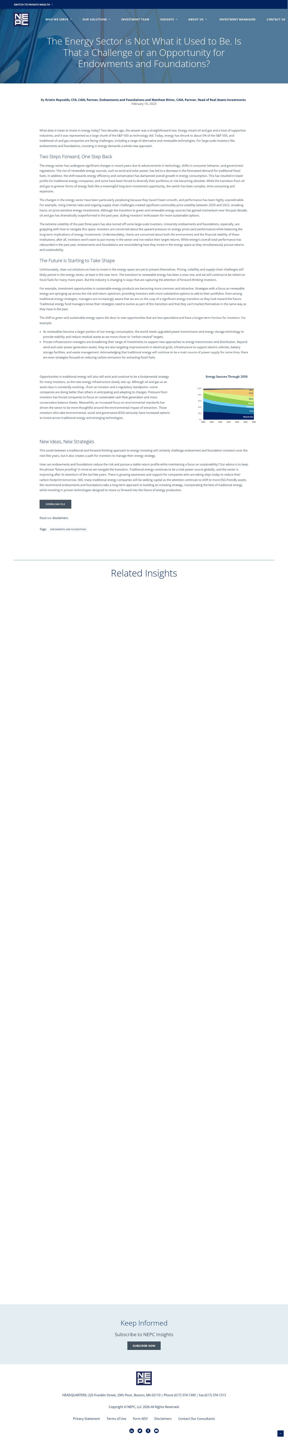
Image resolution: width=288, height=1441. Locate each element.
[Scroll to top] (280, 1433)
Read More (27, 751)
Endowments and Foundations (68, 529)
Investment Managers (237, 19)
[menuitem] (33, 4)
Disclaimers (163, 1418)
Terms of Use (116, 1418)
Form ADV (140, 1418)
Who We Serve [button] (56, 19)
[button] (144, 653)
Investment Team (135, 19)
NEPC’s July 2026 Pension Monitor (46, 922)
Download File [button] (55, 504)
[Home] (144, 1378)
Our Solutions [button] (94, 19)
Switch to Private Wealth (32, 4)
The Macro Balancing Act (40, 745)
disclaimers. (61, 518)
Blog (24, 731)
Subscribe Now (144, 1346)
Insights (167, 19)
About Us (196, 19)
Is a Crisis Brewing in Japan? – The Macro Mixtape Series (64, 1100)
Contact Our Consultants (196, 1418)
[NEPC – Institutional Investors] (21, 19)
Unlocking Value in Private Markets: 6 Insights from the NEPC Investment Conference (87, 1278)
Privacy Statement (86, 1418)
